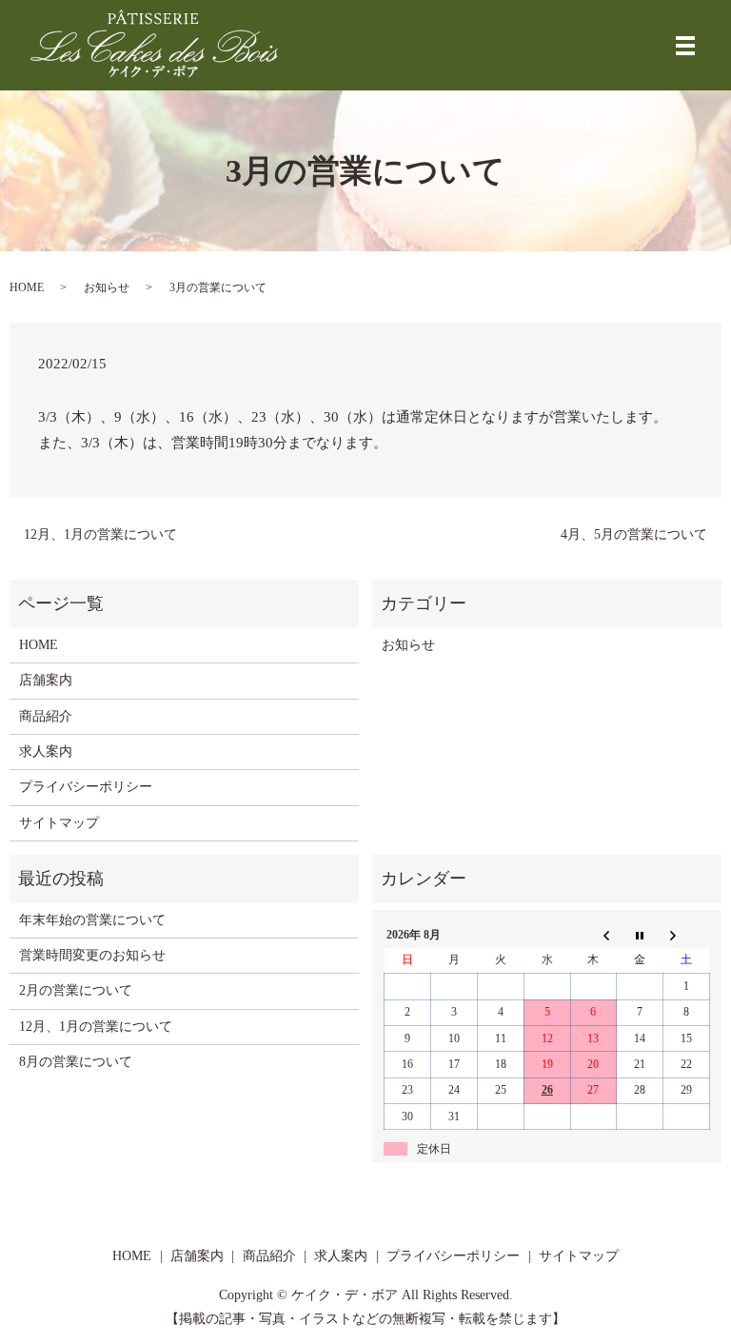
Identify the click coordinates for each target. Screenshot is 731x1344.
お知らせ (106, 287)
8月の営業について (75, 1062)
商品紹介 (45, 716)
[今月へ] (640, 934)
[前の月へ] (593, 934)
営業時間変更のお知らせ (92, 955)
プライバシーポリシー (85, 787)
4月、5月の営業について (634, 534)
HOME (27, 287)
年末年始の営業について (92, 920)
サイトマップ (59, 823)
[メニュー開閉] (685, 45)
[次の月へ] (686, 934)
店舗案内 (45, 680)
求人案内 (45, 751)
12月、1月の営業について (100, 534)
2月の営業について (75, 990)
